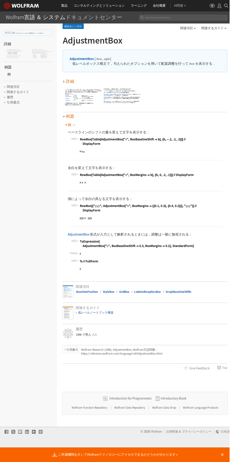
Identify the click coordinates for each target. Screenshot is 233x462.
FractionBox (113, 92)
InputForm (112, 94)
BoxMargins (68, 98)
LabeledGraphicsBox (147, 292)
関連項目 (186, 28)
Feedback (199, 368)
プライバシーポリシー (196, 431)
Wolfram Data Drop (164, 408)
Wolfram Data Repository (130, 408)
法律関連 (172, 431)
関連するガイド (212, 28)
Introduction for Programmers (130, 398)
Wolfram (156, 431)
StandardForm (106, 94)
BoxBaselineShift (68, 96)
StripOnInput (68, 100)
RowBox (119, 90)
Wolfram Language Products (200, 408)
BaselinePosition (87, 292)
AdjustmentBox (7, 32)
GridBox (124, 292)
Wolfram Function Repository (90, 408)
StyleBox (107, 102)
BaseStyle (67, 95)
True (74, 100)
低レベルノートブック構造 (96, 312)
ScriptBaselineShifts (178, 292)
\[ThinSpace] (106, 97)
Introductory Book (173, 398)
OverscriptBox (119, 92)
